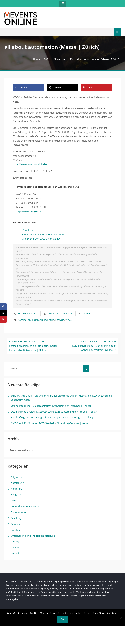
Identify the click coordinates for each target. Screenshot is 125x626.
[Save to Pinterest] (3, 319)
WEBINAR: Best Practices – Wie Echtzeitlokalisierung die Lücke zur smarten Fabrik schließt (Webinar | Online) (33, 346)
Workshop (16, 553)
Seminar (15, 524)
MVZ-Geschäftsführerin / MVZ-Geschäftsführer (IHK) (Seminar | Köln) (49, 423)
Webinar (15, 547)
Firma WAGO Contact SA (61, 313)
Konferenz (16, 488)
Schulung (16, 518)
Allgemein (16, 477)
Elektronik (37, 319)
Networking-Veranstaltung (25, 506)
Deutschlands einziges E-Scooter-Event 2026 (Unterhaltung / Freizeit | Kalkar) (54, 411)
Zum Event (28, 230)
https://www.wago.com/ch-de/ (30, 164)
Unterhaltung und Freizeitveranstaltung (33, 535)
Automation (24, 319)
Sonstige (15, 529)
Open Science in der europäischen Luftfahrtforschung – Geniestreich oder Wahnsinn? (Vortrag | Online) (94, 346)
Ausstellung (17, 482)
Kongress (16, 494)
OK (62, 619)
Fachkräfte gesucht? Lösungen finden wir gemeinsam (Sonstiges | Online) (52, 417)
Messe (86, 313)
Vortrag (15, 541)
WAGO (68, 319)
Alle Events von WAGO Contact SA (41, 238)
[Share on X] (3, 313)
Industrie (49, 319)
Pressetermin (18, 512)
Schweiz (59, 319)
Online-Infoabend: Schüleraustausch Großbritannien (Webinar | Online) (51, 405)
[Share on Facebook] (3, 306)
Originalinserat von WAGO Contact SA (43, 234)
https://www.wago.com (29, 211)
